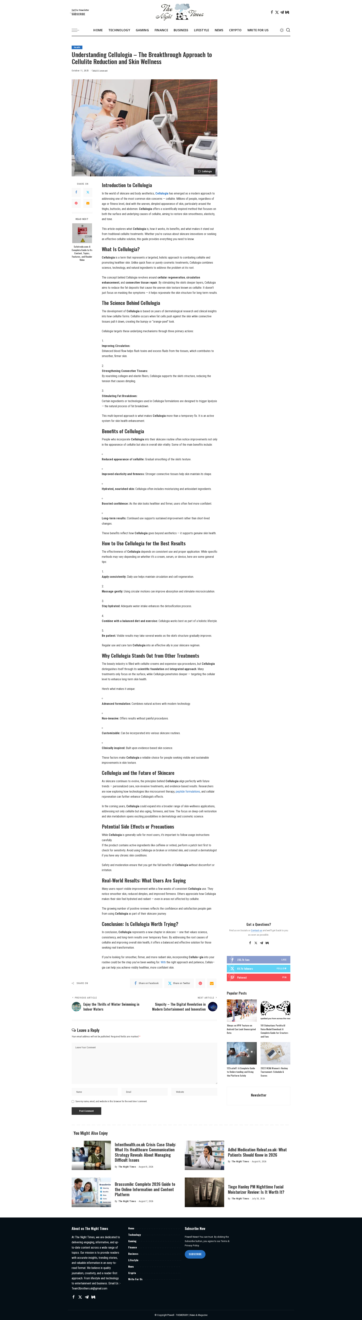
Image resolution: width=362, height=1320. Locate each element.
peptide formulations (188, 791)
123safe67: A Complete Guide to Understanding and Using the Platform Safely (241, 1072)
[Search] (288, 30)
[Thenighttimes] (181, 12)
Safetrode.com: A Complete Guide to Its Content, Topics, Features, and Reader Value (82, 253)
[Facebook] (272, 12)
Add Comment (101, 71)
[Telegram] (282, 12)
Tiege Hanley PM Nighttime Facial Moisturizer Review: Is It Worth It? (256, 1189)
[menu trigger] (77, 30)
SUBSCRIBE (195, 1254)
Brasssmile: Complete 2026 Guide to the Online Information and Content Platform (145, 1189)
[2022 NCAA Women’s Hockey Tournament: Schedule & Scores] (275, 1053)
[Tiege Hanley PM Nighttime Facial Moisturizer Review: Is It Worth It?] (204, 1192)
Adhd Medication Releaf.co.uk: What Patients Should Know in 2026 (257, 1152)
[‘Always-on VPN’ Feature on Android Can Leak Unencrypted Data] (242, 1010)
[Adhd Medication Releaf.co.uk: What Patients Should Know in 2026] (204, 1155)
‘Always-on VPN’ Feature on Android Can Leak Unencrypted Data (241, 1029)
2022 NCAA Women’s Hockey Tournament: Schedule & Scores (274, 1072)
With (163, 962)
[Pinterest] (76, 203)
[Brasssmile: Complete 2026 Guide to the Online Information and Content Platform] (91, 1192)
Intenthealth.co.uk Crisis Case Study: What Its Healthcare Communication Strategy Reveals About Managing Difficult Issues (145, 1152)
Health (77, 47)
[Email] (87, 203)
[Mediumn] (287, 12)
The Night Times (127, 1166)
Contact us (256, 930)
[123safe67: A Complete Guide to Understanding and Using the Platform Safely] (242, 1053)
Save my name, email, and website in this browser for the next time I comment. (111, 1101)
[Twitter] (277, 12)
